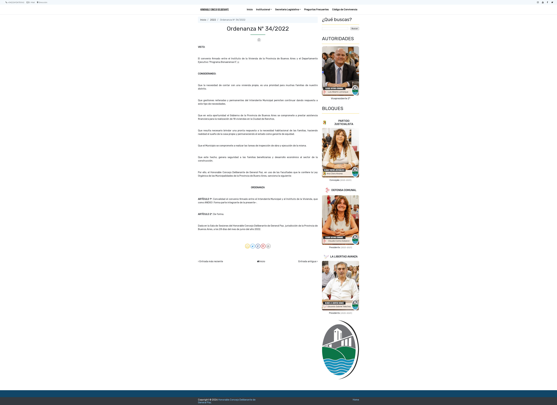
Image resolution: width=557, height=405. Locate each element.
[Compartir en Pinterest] (263, 246)
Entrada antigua (307, 261)
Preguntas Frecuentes (316, 9)
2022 (213, 19)
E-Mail (32, 2)
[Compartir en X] (252, 246)
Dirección (43, 2)
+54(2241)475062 (16, 2)
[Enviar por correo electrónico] (247, 246)
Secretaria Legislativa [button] (287, 9)
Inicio (250, 9)
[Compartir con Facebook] (258, 246)
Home (356, 399)
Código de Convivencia (344, 9)
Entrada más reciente (211, 261)
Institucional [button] (263, 9)
